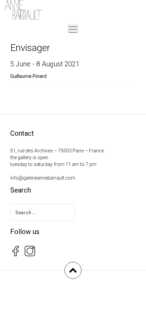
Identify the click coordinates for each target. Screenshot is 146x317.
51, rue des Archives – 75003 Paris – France (57, 150)
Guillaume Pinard (28, 76)
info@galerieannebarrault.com (42, 178)
